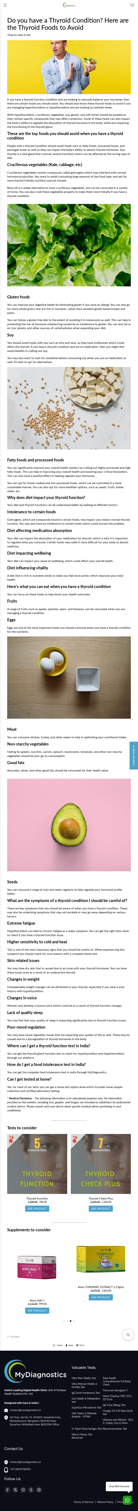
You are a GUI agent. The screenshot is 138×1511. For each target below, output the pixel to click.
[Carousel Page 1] (64, 1321)
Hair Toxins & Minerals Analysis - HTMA (84, 1415)
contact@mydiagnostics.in (25, 1410)
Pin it (81, 1345)
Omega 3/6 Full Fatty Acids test (118, 1412)
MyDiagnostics (97, 1072)
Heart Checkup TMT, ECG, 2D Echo (117, 1398)
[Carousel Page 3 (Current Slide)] (70, 1321)
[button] (134, 756)
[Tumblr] (31, 1490)
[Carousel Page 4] (74, 1321)
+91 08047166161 (20, 1469)
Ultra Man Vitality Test (84, 1378)
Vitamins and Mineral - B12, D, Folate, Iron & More (118, 1421)
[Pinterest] (39, 1490)
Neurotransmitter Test (115, 1429)
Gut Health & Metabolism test (86, 1400)
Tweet (59, 1345)
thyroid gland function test (44, 1053)
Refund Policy (105, 1501)
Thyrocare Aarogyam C (115, 1390)
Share (70, 1345)
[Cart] (132, 5)
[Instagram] (23, 1490)
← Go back (13, 1337)
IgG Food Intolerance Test (86, 1393)
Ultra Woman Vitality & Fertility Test (84, 1386)
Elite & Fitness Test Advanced (82, 1436)
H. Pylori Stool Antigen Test (87, 1429)
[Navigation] (5, 5)
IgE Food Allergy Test (114, 1405)
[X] (15, 1490)
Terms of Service (84, 1501)
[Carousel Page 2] (67, 1321)
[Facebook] (7, 1490)
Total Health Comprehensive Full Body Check (117, 1381)
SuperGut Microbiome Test (86, 1408)
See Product (37, 1208)
